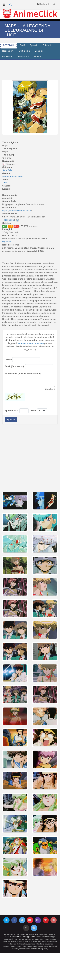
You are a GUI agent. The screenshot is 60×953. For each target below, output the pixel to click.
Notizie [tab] (37, 56)
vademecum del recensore (31, 343)
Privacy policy (43, 949)
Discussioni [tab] (23, 56)
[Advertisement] (30, 457)
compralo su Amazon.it (20, 210)
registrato (7, 241)
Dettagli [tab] (8, 45)
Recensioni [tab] (8, 51)
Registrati (44, 4)
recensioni (9, 220)
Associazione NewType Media (24, 937)
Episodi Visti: (12, 410)
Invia (12, 419)
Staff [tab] (22, 45)
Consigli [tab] (39, 51)
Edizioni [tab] (46, 45)
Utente (8, 359)
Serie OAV (7, 170)
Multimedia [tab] (24, 51)
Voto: (34, 410)
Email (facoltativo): (15, 366)
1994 (4, 182)
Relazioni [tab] (7, 56)
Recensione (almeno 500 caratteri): (23, 373)
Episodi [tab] (34, 45)
